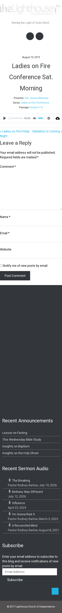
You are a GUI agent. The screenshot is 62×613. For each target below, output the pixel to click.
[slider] (15, 118)
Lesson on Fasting (14, 433)
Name (5, 217)
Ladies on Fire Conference (35, 102)
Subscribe (15, 580)
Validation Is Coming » (47, 131)
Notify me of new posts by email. (25, 265)
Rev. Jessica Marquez (36, 98)
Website (5, 249)
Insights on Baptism (16, 446)
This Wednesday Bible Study (21, 439)
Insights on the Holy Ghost (20, 453)
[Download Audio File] (57, 118)
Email (4, 233)
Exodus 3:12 (36, 107)
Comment (8, 166)
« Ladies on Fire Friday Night (15, 133)
